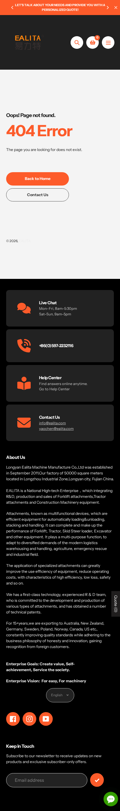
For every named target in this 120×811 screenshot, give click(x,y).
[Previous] (12, 7)
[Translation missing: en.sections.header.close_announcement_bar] (116, 7)
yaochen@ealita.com (56, 428)
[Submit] (97, 780)
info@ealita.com (52, 423)
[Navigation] (108, 42)
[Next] (107, 7)
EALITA (25, 241)
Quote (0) (115, 604)
